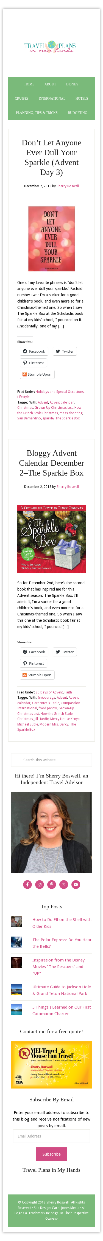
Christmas (25, 408)
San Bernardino (29, 418)
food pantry (48, 708)
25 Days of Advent (49, 692)
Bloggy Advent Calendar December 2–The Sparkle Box (51, 462)
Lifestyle (23, 397)
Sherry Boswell (57, 1202)
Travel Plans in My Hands (51, 46)
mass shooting (71, 413)
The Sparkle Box (67, 418)
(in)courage (46, 697)
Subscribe (52, 1154)
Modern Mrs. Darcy (54, 724)
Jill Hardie (42, 719)
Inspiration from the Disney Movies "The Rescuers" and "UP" (58, 967)
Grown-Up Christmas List (54, 408)
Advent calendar (62, 402)
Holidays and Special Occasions (60, 392)
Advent (43, 402)
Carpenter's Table (45, 703)
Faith (68, 692)
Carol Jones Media (65, 1208)
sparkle (48, 418)
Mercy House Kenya (65, 719)
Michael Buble (27, 724)
